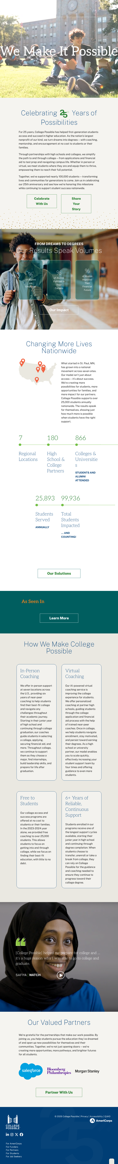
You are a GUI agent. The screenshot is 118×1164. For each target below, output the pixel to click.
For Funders (12, 1147)
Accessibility (96, 1116)
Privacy (84, 1116)
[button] (110, 8)
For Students (12, 1153)
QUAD (107, 1116)
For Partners (12, 1150)
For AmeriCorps (14, 1143)
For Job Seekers (14, 1156)
